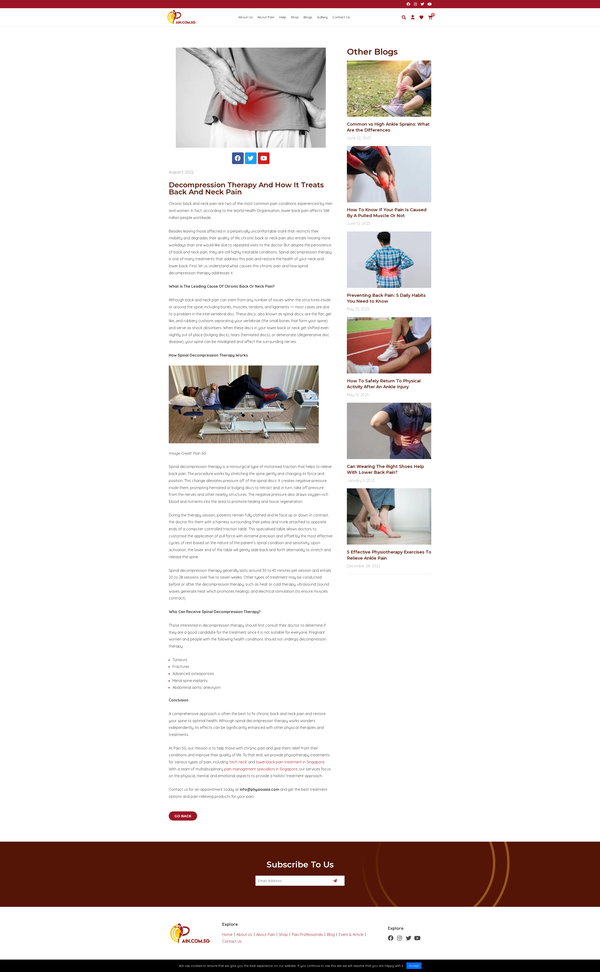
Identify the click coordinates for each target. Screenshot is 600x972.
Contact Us (341, 17)
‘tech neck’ (238, 762)
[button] (183, 816)
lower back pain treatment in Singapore (290, 762)
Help (282, 17)
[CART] (430, 17)
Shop (295, 17)
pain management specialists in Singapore (260, 769)
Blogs (308, 17)
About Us (245, 17)
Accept (414, 966)
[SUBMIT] (336, 881)
